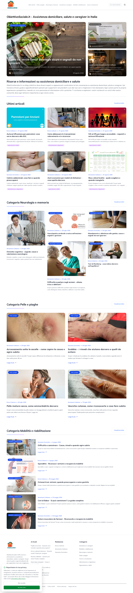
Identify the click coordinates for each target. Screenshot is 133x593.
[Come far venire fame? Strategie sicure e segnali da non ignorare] (46, 49)
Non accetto (21, 583)
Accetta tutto (22, 587)
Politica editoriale (61, 586)
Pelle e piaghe (40, 5)
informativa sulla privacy (18, 578)
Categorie (83, 542)
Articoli (34, 542)
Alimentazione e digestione (17, 25)
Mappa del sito (72, 586)
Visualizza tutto (119, 103)
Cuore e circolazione (92, 5)
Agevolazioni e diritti (95, 24)
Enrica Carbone (11, 131)
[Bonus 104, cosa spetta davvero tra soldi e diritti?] (107, 35)
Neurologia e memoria (52, 5)
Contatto (43, 586)
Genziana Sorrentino (94, 131)
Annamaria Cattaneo (54, 175)
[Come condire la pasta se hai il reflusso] (107, 63)
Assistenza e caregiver (65, 5)
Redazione (59, 542)
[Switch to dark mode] (124, 4)
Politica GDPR (51, 586)
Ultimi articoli (31, 5)
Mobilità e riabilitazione (79, 5)
